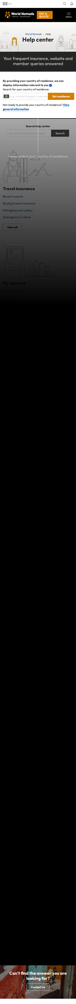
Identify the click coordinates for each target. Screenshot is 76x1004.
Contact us (38, 987)
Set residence (61, 96)
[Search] (64, 4)
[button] (68, 15)
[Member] (71, 4)
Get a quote (44, 15)
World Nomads (20, 15)
